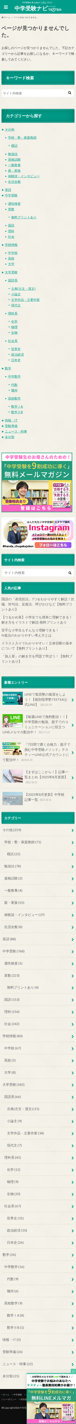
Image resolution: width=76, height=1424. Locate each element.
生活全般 (14, 181)
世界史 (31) (15, 1218)
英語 (8, 190)
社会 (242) (11, 1024)
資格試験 (14, 159)
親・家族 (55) (14, 902)
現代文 (16, 305)
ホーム (6, 1394)
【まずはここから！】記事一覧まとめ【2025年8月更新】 (46, 777)
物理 (14, 327)
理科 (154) (11, 1012)
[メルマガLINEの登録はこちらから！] (51, 1422)
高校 (11, 258)
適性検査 (14, 203)
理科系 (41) (12, 1157)
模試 (14, 145)
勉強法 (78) (12, 866)
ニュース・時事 (16, 431)
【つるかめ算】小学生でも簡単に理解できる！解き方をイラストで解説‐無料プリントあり (36, 619)
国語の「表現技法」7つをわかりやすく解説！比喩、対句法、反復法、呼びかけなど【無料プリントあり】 (37, 604)
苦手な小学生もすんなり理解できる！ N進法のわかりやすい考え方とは (38, 632)
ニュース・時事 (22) (18, 1364)
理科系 (13, 313)
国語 (11, 225)
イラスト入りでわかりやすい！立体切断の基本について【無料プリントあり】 (36, 645)
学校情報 (11, 245)
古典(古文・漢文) (23, 288)
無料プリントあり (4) (23, 987)
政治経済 (17, 354)
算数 (11, 209)
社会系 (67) (12, 1206)
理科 (11, 231)
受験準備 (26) (13, 1352)
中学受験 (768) (13, 951)
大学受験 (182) (13, 1084)
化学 (14, 321)
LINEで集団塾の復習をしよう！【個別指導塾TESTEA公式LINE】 (45, 699)
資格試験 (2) (13, 878)
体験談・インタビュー (24, 176)
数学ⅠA (17, 406)
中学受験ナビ (31, 8)
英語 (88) (9, 939)
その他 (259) (12, 830)
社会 (11, 236)
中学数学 (14, 376)
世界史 (16, 349)
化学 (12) (13, 1169)
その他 (9, 129)
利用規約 (24, 1399)
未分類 (9, 437)
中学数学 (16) (14, 1267)
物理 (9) (12, 1182)
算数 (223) (11, 975)
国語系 (13, 280)
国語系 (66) (12, 1097)
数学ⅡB (17, 412)
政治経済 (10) (17, 1230)
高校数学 (14, 398)
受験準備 (11, 426)
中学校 (13, 253)
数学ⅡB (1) (15, 1327)
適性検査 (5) (13, 963)
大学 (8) (10, 1072)
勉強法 (13, 154)
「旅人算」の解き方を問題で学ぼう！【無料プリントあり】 (36, 658)
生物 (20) (13, 1194)
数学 (8, 368)
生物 (14, 332)
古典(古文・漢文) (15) (23, 1109)
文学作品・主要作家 (25, 300)
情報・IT (11, 420)
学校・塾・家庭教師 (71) (22, 842)
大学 (11, 264)
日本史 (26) (15, 1242)
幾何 (14, 390)
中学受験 (11, 195)
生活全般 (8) (13, 927)
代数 (14, 385)
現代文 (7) (14, 1145)
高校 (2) (10, 1060)
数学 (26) (9, 1254)
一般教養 (14, 165)
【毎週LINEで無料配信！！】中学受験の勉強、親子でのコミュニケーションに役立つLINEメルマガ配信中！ (36, 724)
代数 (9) (12, 1279)
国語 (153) (11, 999)
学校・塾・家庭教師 (22, 137)
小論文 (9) (14, 1121)
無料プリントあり (24, 217)
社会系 (13, 341)
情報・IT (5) (12, 1339)
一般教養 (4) (13, 890)
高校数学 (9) (13, 1303)
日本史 (16, 360)
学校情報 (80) (13, 1036)
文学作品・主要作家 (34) (25, 1133)
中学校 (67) (12, 1048)
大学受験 (11, 272)
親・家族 (14, 170)
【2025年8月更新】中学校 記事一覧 (46, 797)
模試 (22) (13, 854)
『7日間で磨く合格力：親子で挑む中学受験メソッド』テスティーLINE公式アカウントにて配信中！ (36, 752)
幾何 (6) (12, 1291)
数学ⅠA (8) (15, 1315)
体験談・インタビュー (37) (24, 915)
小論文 (16, 294)
